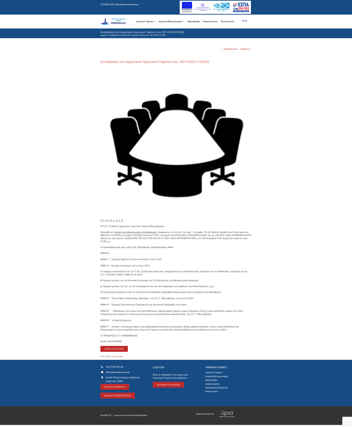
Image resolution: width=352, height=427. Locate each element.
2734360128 (106, 4)
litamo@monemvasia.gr (127, 4)
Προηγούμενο (231, 49)
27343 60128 (116, 367)
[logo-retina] (113, 19)
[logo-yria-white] (227, 409)
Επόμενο (245, 49)
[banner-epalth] (215, 1)
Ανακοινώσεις (117, 356)
